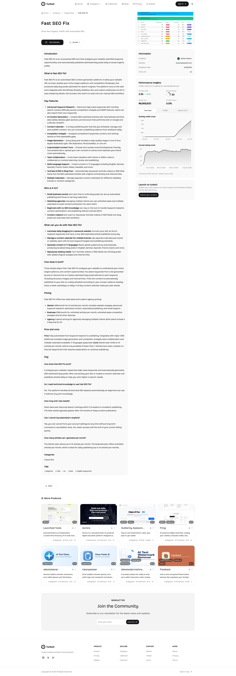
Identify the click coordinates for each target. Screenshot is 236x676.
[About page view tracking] (145, 72)
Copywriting (69, 13)
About (174, 651)
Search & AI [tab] (182, 110)
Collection (112, 4)
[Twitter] (48, 658)
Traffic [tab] (165, 110)
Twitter (149, 656)
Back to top (184, 672)
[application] (165, 130)
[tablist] (165, 110)
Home (80, 4)
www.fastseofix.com (184, 63)
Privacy (175, 656)
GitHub (149, 651)
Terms (174, 660)
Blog (126, 4)
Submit (152, 4)
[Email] (53, 658)
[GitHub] (43, 658)
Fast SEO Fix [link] (83, 13)
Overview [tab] (148, 110)
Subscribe (131, 622)
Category (94, 4)
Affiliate (97, 660)
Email (148, 660)
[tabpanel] (165, 142)
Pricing (138, 4)
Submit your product (148, 195)
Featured (123, 660)
